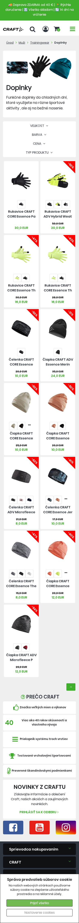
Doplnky (60, 43)
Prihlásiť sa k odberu (37, 812)
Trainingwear (39, 43)
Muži (22, 43)
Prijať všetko (39, 903)
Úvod (10, 43)
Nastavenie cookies (40, 912)
